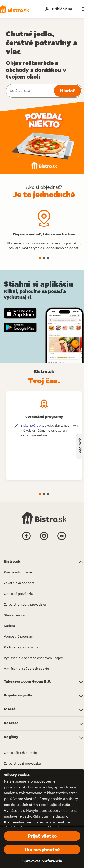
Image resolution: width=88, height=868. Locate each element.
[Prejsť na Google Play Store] (20, 327)
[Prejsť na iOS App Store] (20, 313)
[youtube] (61, 539)
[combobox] (29, 91)
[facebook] (26, 539)
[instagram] (44, 539)
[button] (40, 258)
